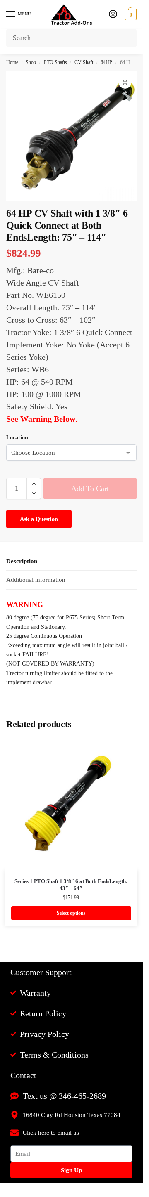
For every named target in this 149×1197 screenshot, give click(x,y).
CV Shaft (83, 62)
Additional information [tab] (35, 579)
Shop (31, 62)
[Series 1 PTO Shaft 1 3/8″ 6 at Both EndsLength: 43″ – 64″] (71, 804)
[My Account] (113, 14)
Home (12, 62)
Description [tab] (21, 561)
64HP (106, 62)
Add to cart (90, 488)
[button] (130, 14)
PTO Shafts (55, 62)
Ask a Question (39, 519)
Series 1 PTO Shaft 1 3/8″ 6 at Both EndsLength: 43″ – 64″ (70, 884)
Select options (71, 913)
